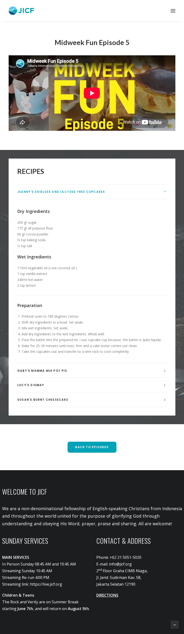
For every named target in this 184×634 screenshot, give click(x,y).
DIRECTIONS (107, 595)
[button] (173, 10)
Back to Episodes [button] (92, 447)
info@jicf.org (120, 564)
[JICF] (21, 10)
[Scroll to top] (175, 624)
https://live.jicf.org (46, 584)
